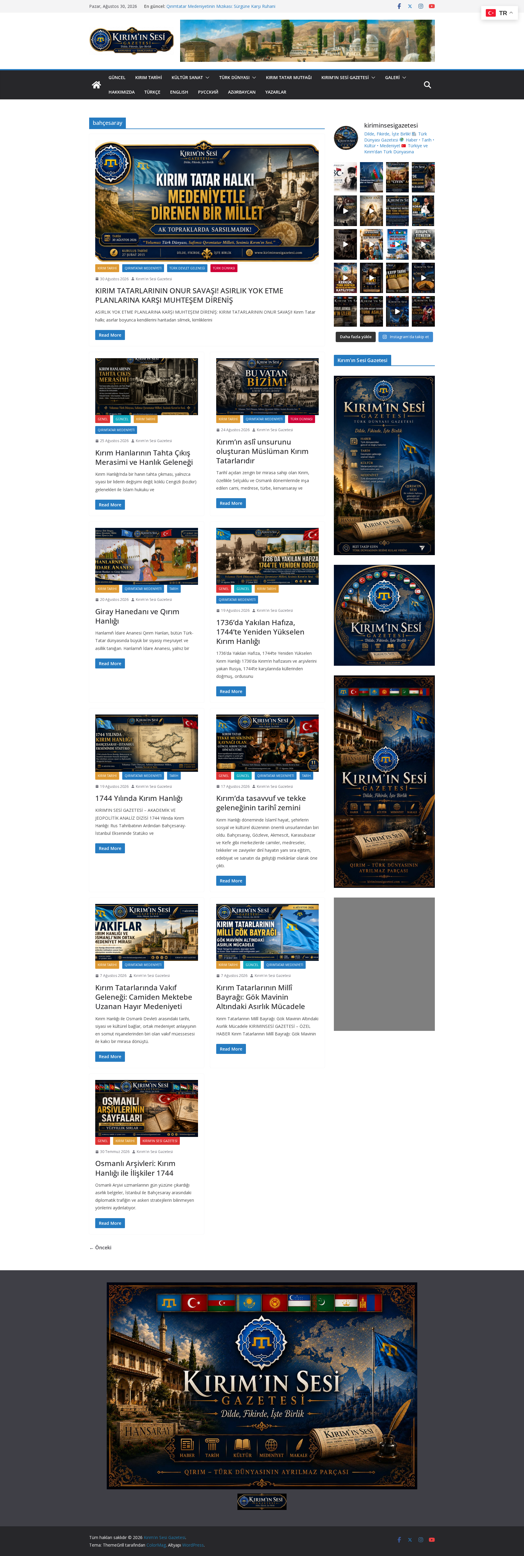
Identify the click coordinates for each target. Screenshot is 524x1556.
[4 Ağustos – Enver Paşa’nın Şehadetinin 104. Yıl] (345, 244)
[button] (206, 77)
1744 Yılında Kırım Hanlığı (139, 798)
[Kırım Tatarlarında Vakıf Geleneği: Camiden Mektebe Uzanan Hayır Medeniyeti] (146, 932)
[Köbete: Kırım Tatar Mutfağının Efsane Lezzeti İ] (423, 278)
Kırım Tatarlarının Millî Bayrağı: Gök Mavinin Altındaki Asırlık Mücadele (260, 996)
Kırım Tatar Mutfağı (289, 77)
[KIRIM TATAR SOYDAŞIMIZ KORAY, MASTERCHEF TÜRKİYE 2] (423, 210)
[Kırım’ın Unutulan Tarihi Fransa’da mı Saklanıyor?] (397, 278)
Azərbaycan (242, 92)
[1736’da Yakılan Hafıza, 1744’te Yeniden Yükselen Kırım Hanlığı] (267, 556)
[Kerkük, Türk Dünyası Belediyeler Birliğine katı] (345, 278)
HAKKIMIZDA (122, 92)
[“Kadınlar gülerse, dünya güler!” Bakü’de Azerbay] (423, 177)
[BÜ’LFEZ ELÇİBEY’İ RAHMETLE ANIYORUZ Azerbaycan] (345, 210)
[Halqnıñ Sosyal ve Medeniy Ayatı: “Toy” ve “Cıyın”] (397, 177)
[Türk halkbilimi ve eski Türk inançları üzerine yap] (371, 210)
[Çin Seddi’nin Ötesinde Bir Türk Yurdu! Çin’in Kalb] (371, 244)
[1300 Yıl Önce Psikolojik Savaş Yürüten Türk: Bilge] (371, 278)
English (179, 92)
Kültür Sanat (187, 77)
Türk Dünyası (234, 77)
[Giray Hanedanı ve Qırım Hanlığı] (146, 556)
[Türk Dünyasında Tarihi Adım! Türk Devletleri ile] (397, 244)
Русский (208, 92)
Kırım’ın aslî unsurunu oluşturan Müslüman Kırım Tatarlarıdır (262, 451)
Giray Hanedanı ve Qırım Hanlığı (137, 616)
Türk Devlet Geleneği (187, 268)
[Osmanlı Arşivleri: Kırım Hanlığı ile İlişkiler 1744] (146, 1108)
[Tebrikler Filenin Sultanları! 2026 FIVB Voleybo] (423, 311)
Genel (103, 419)
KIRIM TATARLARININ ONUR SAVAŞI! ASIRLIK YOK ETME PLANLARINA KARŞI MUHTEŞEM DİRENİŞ (189, 295)
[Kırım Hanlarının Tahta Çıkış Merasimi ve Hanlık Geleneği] (146, 386)
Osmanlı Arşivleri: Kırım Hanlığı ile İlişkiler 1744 (135, 1168)
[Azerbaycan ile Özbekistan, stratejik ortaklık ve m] (371, 177)
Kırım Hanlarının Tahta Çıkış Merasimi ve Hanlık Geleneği (144, 457)
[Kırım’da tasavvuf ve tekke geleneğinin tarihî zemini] (267, 743)
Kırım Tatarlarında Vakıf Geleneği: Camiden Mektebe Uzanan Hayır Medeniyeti (143, 996)
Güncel (117, 77)
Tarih (174, 589)
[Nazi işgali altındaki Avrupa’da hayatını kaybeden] (371, 311)
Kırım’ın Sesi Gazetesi (345, 77)
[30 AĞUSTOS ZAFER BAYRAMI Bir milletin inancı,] (345, 177)
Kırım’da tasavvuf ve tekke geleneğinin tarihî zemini (261, 802)
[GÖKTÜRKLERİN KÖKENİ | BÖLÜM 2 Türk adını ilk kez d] (397, 311)
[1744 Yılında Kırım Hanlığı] (146, 743)
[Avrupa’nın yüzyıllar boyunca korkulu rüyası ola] (423, 244)
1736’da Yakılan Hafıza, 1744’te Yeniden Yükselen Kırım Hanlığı (260, 631)
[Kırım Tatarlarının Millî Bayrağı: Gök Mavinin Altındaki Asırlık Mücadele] (267, 932)
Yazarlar (275, 92)
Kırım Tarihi (148, 77)
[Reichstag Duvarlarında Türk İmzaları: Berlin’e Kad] (345, 311)
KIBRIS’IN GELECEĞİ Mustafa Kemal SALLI (208, 6)
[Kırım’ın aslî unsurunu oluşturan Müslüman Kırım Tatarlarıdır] (267, 386)
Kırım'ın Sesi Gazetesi (154, 279)
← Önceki (100, 1247)
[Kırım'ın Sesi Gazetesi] (96, 85)
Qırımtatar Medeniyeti (143, 268)
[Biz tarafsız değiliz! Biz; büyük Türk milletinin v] (397, 210)
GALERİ (392, 77)
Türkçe (152, 92)
